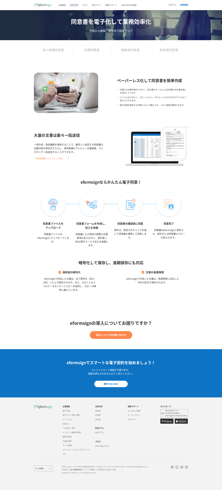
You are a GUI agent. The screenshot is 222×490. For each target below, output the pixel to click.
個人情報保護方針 (76, 469)
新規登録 (184, 4)
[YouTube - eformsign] (176, 467)
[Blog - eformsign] (172, 467)
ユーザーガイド (134, 415)
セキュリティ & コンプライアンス (76, 449)
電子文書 (66, 410)
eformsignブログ (102, 446)
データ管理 (67, 445)
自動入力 (66, 423)
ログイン (172, 4)
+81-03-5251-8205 (117, 467)
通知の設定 (67, 436)
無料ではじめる (111, 383)
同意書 (98, 415)
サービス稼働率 (90, 469)
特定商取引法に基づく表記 (107, 469)
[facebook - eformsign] (181, 467)
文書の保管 (67, 441)
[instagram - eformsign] (186, 467)
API (64, 454)
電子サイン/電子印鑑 (71, 415)
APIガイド (132, 419)
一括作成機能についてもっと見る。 (49, 158)
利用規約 (65, 469)
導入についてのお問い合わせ (111, 335)
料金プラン (99, 432)
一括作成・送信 (69, 428)
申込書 (98, 419)
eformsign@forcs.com (139, 467)
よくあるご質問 (134, 410)
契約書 (98, 410)
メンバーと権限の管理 (72, 432)
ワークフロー (68, 419)
